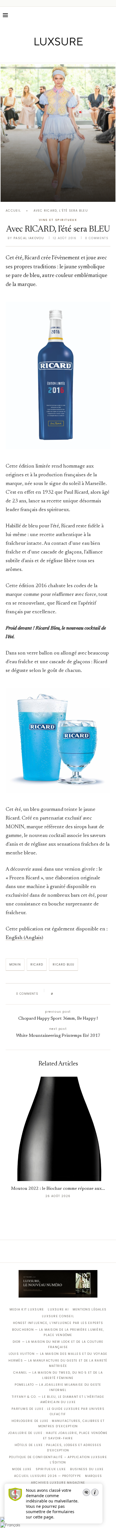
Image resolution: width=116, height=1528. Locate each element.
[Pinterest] (62, 55)
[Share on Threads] (90, 994)
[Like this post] (56, 994)
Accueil (13, 211)
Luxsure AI (58, 1309)
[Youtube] (70, 55)
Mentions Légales (89, 1309)
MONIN (15, 964)
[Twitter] (46, 55)
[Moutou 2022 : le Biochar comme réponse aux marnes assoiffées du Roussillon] (58, 1129)
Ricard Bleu (63, 964)
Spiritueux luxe (51, 1469)
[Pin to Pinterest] (73, 994)
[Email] (77, 55)
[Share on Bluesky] (95, 994)
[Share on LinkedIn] (79, 994)
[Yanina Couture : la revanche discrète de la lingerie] (58, 133)
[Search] (110, 15)
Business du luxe (87, 1469)
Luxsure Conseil (58, 1316)
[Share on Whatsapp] (84, 994)
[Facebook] (38, 55)
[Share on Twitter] (68, 994)
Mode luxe (22, 1469)
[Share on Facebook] (62, 994)
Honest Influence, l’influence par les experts (58, 1323)
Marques (93, 1476)
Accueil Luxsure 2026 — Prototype (47, 1476)
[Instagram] (54, 55)
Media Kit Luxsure (27, 1309)
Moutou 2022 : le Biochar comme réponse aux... (58, 1188)
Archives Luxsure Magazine (58, 1483)
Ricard (36, 964)
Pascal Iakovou (29, 238)
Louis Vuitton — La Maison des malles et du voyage (58, 1354)
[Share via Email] (100, 994)
